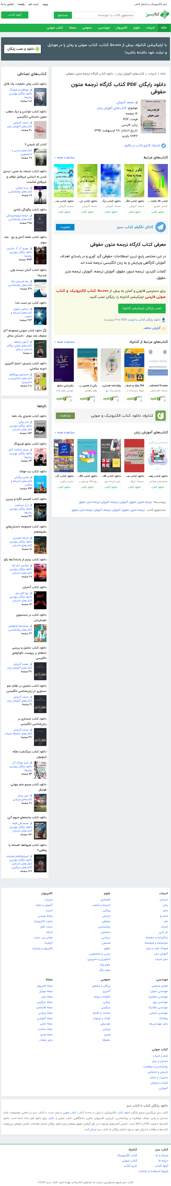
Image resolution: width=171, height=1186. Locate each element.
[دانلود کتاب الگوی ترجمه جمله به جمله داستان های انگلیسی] (134, 180)
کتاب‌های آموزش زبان (19, 126)
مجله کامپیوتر (45, 986)
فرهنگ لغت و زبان (157, 948)
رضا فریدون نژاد (20, 281)
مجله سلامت (45, 1029)
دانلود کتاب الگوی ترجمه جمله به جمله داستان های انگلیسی (134, 201)
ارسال (93, 1129)
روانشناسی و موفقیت (155, 1067)
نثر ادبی (163, 932)
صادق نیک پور (113, 390)
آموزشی (163, 1088)
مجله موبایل (46, 991)
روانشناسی (104, 927)
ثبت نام (33, 4)
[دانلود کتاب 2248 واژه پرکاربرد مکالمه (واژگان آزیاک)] (111, 455)
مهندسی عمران (159, 991)
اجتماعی (105, 932)
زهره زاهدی (91, 390)
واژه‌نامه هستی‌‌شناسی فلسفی (111, 386)
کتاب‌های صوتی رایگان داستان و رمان (19, 347)
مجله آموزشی (45, 1018)
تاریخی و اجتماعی (158, 1072)
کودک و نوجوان (101, 1018)
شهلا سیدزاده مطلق (134, 390)
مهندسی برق (160, 1002)
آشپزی (106, 991)
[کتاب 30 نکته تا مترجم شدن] (158, 180)
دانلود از (163, 398)
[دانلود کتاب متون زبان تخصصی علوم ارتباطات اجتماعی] (64, 180)
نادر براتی (24, 422)
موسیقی (105, 1024)
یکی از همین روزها (87, 386)
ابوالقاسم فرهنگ (19, 90)
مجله (72, 28)
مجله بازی (47, 997)
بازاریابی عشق (65, 386)
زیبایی (106, 1002)
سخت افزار (46, 927)
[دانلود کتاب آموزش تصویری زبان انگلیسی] (64, 455)
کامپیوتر (121, 28)
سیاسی (106, 938)
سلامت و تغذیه (101, 1013)
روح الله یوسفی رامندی (87, 481)
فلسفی (106, 943)
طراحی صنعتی (160, 986)
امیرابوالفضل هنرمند (17, 856)
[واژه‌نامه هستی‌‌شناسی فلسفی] (111, 365)
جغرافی (106, 921)
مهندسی (104, 28)
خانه (164, 28)
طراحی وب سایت (43, 938)
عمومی (87, 28)
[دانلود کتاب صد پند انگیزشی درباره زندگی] (134, 455)
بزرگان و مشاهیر (101, 986)
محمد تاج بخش (158, 390)
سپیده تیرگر (137, 481)
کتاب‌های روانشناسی (20, 192)
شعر (165, 910)
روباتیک (163, 1018)
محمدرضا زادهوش (18, 626)
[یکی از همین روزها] (87, 365)
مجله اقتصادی (44, 1007)
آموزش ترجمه (119, 502)
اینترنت (48, 900)
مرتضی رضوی (21, 309)
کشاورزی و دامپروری (98, 959)
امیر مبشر (23, 796)
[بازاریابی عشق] (64, 365)
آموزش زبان (161, 954)
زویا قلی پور (22, 593)
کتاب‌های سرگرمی (21, 867)
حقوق (107, 948)
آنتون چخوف (21, 342)
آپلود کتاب (15, 15)
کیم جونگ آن (20, 763)
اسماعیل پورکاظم (19, 375)
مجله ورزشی (45, 1013)
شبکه (49, 932)
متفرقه (106, 1040)
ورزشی (106, 1029)
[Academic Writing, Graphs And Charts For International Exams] (158, 365)
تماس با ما (7, 4)
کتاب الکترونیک (127, 1155)
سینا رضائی (22, 188)
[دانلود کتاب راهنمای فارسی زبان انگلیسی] (158, 455)
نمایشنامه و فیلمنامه (156, 943)
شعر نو (164, 916)
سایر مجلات (46, 1040)
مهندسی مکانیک (158, 1007)
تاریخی (106, 916)
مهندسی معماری (158, 997)
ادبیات (150, 28)
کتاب (51, 1118)
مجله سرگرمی (45, 1002)
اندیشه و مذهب (101, 905)
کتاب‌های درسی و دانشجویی (22, 152)
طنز (166, 921)
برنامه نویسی (45, 916)
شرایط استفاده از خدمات (153, 1171)
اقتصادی (105, 900)
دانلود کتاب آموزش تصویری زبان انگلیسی (64, 476)
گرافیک (48, 943)
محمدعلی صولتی (158, 481)
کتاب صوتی (55, 28)
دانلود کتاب (157, 212)
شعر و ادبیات (160, 1056)
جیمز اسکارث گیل (19, 450)
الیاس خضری (160, 206)
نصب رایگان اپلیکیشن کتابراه (141, 308)
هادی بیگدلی (21, 477)
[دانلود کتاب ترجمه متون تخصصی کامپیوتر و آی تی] (87, 180)
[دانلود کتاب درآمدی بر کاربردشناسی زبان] (111, 180)
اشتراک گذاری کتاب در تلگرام (142, 146)
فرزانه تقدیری (21, 538)
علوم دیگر (104, 970)
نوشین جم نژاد (20, 565)
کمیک (164, 927)
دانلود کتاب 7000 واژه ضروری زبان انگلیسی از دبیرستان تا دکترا (87, 476)
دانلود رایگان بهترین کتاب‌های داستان (20, 427)
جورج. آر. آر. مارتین (18, 248)
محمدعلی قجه (20, 823)
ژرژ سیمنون (22, 505)
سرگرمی (105, 1007)
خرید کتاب (130, 1166)
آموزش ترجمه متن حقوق (94, 502)
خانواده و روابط (102, 997)
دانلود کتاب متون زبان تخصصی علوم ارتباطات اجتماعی (64, 201)
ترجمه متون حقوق (141, 502)
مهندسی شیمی (159, 1013)
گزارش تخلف (152, 328)
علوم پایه (105, 965)
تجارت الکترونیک (43, 921)
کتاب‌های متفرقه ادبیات (18, 734)
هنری (107, 1035)
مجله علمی (46, 1024)
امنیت (49, 910)
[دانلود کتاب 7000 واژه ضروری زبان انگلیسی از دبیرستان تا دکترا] (87, 455)
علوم (136, 28)
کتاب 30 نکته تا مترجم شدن (158, 201)
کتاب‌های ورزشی (22, 799)
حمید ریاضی (66, 481)
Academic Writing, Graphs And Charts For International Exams (158, 386)
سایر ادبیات (161, 959)
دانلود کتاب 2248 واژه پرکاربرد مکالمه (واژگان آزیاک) (111, 476)
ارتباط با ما (161, 1155)
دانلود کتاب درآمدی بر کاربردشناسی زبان (111, 201)
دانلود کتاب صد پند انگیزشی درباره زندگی (134, 476)
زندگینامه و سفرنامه (157, 938)
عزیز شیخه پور (112, 481)
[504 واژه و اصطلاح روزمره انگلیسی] (134, 365)
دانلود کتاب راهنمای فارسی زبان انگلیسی (158, 476)
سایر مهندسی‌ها (158, 1024)
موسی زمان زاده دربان (63, 390)
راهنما (21, 4)
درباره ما (163, 1161)
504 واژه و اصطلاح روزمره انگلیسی (134, 386)
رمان (165, 905)
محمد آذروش (21, 123)
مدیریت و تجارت (158, 1077)
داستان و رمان (160, 1061)
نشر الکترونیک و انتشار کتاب (150, 4)
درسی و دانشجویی (99, 954)
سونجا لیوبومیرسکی (17, 216)
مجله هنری (46, 1035)
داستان (164, 900)
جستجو (63, 15)
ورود (45, 4)
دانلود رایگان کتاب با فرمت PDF (141, 320)
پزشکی (106, 910)
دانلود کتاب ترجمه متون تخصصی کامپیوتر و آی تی (87, 201)
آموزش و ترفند (44, 905)
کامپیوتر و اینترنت (42, 948)
